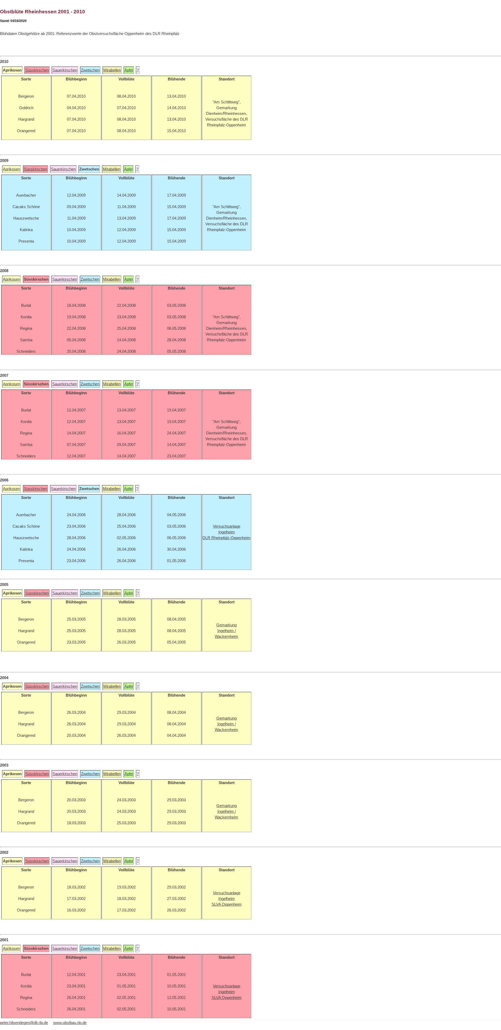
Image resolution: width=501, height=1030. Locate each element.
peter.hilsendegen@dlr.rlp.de (24, 1023)
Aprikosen (11, 169)
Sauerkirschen (64, 70)
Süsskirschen (37, 70)
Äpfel (128, 70)
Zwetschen (90, 70)
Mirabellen (112, 70)
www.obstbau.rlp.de (70, 1023)
